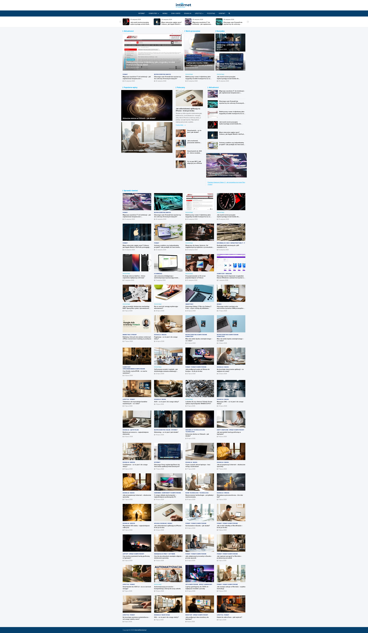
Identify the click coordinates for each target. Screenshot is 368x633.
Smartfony (189, 304)
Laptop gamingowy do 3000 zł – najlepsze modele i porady (197, 588)
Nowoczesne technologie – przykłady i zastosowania (144, 150)
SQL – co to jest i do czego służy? (166, 617)
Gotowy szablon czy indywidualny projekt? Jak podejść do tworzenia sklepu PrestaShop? (232, 144)
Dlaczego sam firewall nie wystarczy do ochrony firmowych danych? (201, 24)
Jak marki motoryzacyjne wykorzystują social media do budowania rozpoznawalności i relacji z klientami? (230, 79)
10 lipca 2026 (160, 591)
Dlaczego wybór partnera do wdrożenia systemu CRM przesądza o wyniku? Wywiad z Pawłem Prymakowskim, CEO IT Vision (231, 309)
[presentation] (120, 21)
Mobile (165, 13)
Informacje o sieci (223, 243)
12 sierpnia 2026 (223, 250)
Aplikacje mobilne (160, 523)
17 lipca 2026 (222, 68)
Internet (141, 13)
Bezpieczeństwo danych (162, 74)
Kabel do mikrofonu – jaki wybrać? (229, 617)
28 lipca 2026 (191, 311)
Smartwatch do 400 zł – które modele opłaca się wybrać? (194, 153)
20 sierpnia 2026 (192, 250)
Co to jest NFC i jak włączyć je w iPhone (194, 162)
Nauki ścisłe (165, 615)
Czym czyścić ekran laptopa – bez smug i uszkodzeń (197, 465)
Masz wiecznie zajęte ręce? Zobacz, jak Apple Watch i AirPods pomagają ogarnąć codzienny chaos (140, 25)
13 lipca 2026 (222, 530)
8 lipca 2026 (191, 621)
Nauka (226, 367)
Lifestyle (198, 13)
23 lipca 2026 (222, 343)
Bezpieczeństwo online (225, 42)
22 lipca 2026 (160, 373)
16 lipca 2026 (160, 499)
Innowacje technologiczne (195, 430)
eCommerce (158, 273)
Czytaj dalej (180, 125)
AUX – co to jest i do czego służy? (166, 402)
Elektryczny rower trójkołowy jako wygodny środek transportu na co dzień (232, 25)
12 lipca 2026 (160, 560)
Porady (129, 59)
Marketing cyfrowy (130, 334)
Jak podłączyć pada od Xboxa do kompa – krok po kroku (197, 370)
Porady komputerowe (194, 60)
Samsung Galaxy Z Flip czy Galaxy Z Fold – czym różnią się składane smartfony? (198, 308)
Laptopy (125, 554)
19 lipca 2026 (222, 49)
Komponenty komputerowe (171, 493)
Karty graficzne (222, 430)
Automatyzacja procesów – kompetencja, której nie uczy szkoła (167, 588)
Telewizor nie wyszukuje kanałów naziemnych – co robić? (135, 402)
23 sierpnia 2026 (161, 250)
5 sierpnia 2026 (223, 280)
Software (171, 554)
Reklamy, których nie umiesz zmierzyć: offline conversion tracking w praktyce (137, 338)
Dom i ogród (175, 13)
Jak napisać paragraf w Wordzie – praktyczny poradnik (229, 557)
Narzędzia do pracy (161, 554)
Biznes (219, 304)
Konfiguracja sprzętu (194, 58)
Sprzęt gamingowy (205, 584)
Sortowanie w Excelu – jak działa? (197, 526)
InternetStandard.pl (140, 630)
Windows (228, 273)
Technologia (207, 60)
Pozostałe (211, 13)
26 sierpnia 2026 (129, 81)
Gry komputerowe (191, 584)
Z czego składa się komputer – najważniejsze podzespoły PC (165, 496)
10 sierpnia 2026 (192, 280)
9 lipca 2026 (128, 621)
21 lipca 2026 (128, 406)
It (244, 243)
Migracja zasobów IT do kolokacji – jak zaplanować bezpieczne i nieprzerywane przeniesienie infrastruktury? (137, 79)
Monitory (188, 615)
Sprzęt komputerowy (236, 430)
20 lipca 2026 (222, 406)
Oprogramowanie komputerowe (134, 369)
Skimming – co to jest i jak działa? (166, 432)
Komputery (153, 13)
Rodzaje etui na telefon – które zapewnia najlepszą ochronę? (134, 277)
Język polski (134, 430)
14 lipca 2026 (160, 530)
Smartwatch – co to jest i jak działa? (194, 131)
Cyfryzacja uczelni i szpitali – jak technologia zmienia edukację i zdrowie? (166, 371)
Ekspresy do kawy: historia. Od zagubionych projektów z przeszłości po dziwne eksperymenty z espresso (199, 247)
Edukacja (187, 13)
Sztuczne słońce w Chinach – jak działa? (139, 118)
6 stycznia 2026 (193, 68)
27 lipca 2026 (222, 311)
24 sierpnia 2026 (133, 67)
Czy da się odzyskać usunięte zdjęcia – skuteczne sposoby (168, 557)
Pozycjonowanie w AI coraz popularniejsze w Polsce (195, 277)
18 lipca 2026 (222, 436)
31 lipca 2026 (128, 311)
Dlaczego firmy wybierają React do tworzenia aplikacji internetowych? (230, 66)
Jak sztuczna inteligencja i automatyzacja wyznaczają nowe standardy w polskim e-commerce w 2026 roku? (167, 278)
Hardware (157, 493)
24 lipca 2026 (160, 341)
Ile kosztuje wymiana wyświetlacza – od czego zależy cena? (136, 618)
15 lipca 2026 (222, 499)
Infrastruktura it (236, 243)
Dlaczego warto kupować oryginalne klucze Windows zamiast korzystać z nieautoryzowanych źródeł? (230, 278)
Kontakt (222, 13)
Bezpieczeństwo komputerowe (196, 334)
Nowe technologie (192, 493)
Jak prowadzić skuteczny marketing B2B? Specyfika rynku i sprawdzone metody (136, 308)
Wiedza (163, 334)
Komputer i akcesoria (194, 55)
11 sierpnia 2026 (129, 280)
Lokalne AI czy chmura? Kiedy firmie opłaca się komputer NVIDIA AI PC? (198, 402)
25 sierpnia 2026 (223, 81)
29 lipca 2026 (160, 311)
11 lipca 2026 (222, 560)
